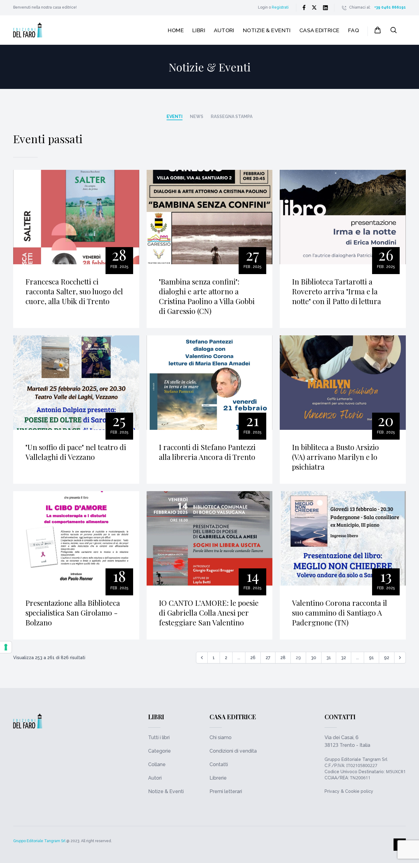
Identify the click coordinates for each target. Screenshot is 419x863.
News (196, 116)
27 (268, 657)
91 (371, 657)
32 (343, 657)
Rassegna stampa (231, 116)
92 (386, 657)
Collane (157, 764)
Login (263, 7)
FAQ (353, 30)
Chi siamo (221, 737)
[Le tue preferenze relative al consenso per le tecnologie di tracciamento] (6, 647)
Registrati (280, 7)
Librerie (218, 778)
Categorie (159, 751)
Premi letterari (226, 791)
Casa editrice (319, 30)
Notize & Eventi (166, 791)
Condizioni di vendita (233, 751)
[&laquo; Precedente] (202, 657)
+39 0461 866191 (390, 7)
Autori (224, 30)
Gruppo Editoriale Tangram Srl (356, 759)
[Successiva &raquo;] (400, 657)
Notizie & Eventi (267, 30)
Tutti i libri (159, 737)
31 (328, 657)
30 (313, 657)
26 (253, 657)
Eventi (175, 116)
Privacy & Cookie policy (349, 791)
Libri (198, 30)
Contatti (219, 764)
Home (176, 30)
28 (283, 657)
